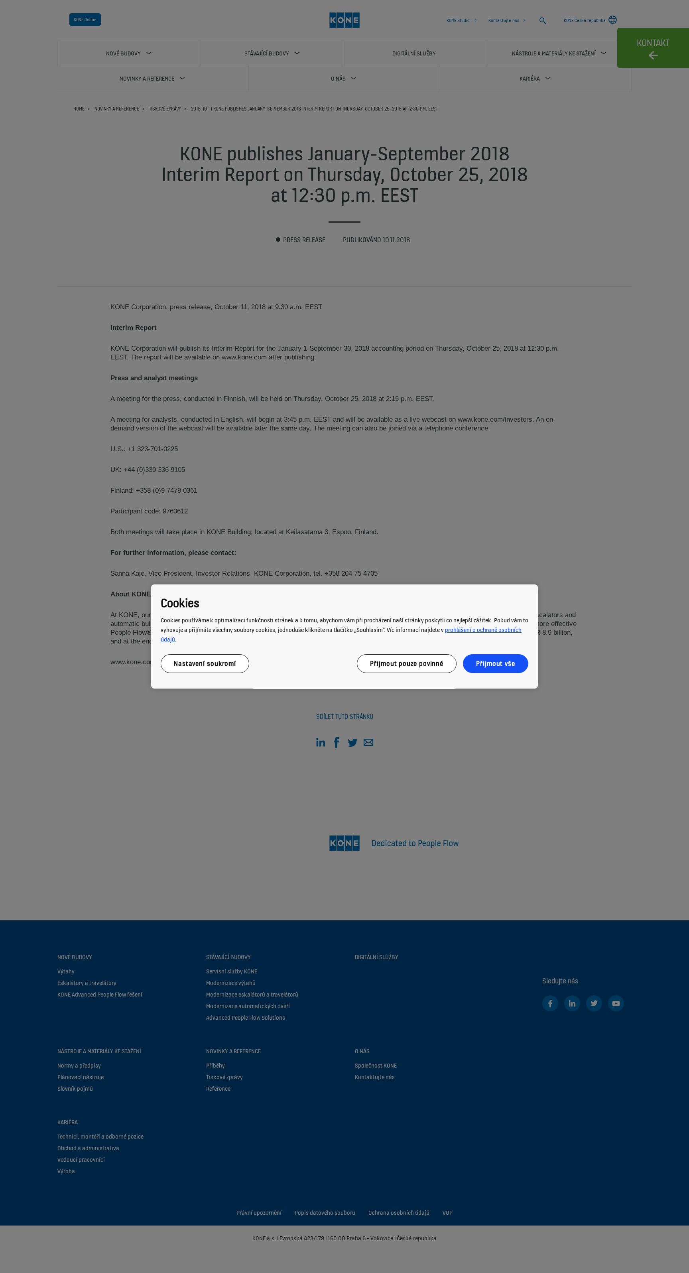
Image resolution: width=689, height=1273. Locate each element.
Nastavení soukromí (205, 663)
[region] (344, 636)
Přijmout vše (495, 663)
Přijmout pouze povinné (406, 663)
